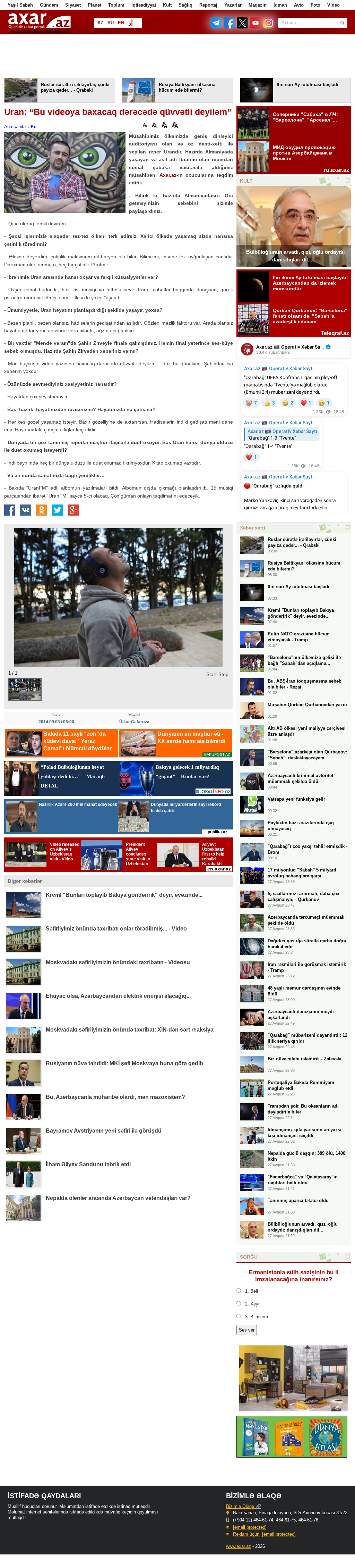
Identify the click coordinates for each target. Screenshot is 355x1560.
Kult (167, 5)
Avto (299, 5)
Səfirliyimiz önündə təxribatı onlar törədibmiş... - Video (116, 929)
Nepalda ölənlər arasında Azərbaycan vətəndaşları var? (118, 1198)
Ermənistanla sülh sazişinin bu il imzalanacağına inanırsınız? (294, 1276)
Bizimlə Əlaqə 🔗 (243, 1506)
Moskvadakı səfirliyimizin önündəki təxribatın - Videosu (118, 962)
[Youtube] (255, 27)
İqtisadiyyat (143, 5)
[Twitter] (242, 27)
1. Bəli (251, 1291)
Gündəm (49, 5)
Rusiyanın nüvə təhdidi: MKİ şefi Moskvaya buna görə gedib (124, 1063)
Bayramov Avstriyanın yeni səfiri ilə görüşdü (104, 1131)
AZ (100, 22)
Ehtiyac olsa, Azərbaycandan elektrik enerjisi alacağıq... (118, 996)
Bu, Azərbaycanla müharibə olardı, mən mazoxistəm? (115, 1097)
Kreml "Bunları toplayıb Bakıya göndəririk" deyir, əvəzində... (124, 895)
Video (333, 5)
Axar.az (167, 175)
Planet (94, 5)
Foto (315, 5)
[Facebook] (229, 27)
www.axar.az (238, 1546)
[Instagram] (268, 27)
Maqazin (258, 5)
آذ (130, 23)
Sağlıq (185, 5)
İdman (280, 5)
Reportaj (208, 5)
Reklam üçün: (264, 1534)
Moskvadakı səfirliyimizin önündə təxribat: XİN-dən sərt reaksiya (130, 1030)
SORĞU (249, 1257)
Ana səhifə (15, 126)
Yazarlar (233, 5)
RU (110, 22)
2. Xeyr (252, 1304)
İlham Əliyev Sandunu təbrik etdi (88, 1164)
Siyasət (73, 5)
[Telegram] (216, 27)
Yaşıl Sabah (20, 5)
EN (121, 22)
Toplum (116, 5)
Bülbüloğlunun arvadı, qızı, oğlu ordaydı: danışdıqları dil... (295, 255)
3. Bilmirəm (256, 1316)
